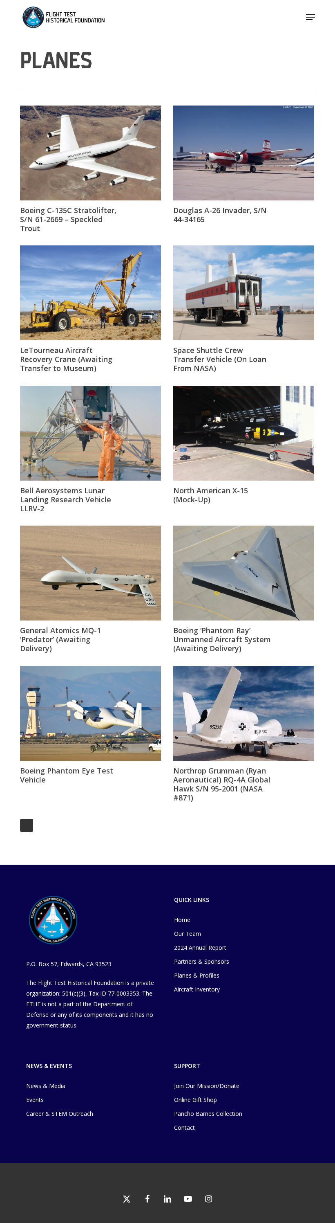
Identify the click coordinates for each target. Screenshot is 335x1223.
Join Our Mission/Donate (206, 1086)
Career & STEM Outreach (59, 1113)
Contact (184, 1127)
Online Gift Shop (195, 1100)
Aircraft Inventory (197, 989)
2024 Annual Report (200, 947)
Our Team (187, 933)
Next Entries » (26, 825)
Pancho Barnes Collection (208, 1113)
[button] (310, 17)
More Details (92, 146)
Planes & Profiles (196, 975)
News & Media (45, 1086)
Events (35, 1100)
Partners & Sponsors (201, 961)
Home (182, 920)
